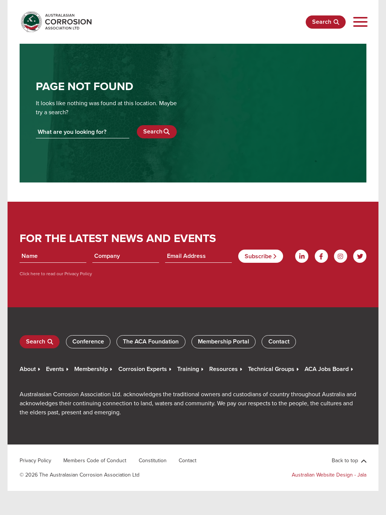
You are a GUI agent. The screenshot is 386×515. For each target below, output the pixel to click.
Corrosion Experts (142, 369)
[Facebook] (321, 256)
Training (188, 369)
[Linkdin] (301, 256)
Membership (91, 369)
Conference (88, 341)
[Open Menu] (360, 22)
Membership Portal (223, 341)
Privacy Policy (77, 273)
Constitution (153, 460)
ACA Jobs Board (327, 369)
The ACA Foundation (151, 341)
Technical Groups (271, 369)
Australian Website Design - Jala (329, 474)
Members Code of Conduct (94, 460)
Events (55, 369)
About (28, 369)
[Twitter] (359, 256)
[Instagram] (340, 256)
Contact (279, 341)
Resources (223, 369)
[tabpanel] (193, 110)
